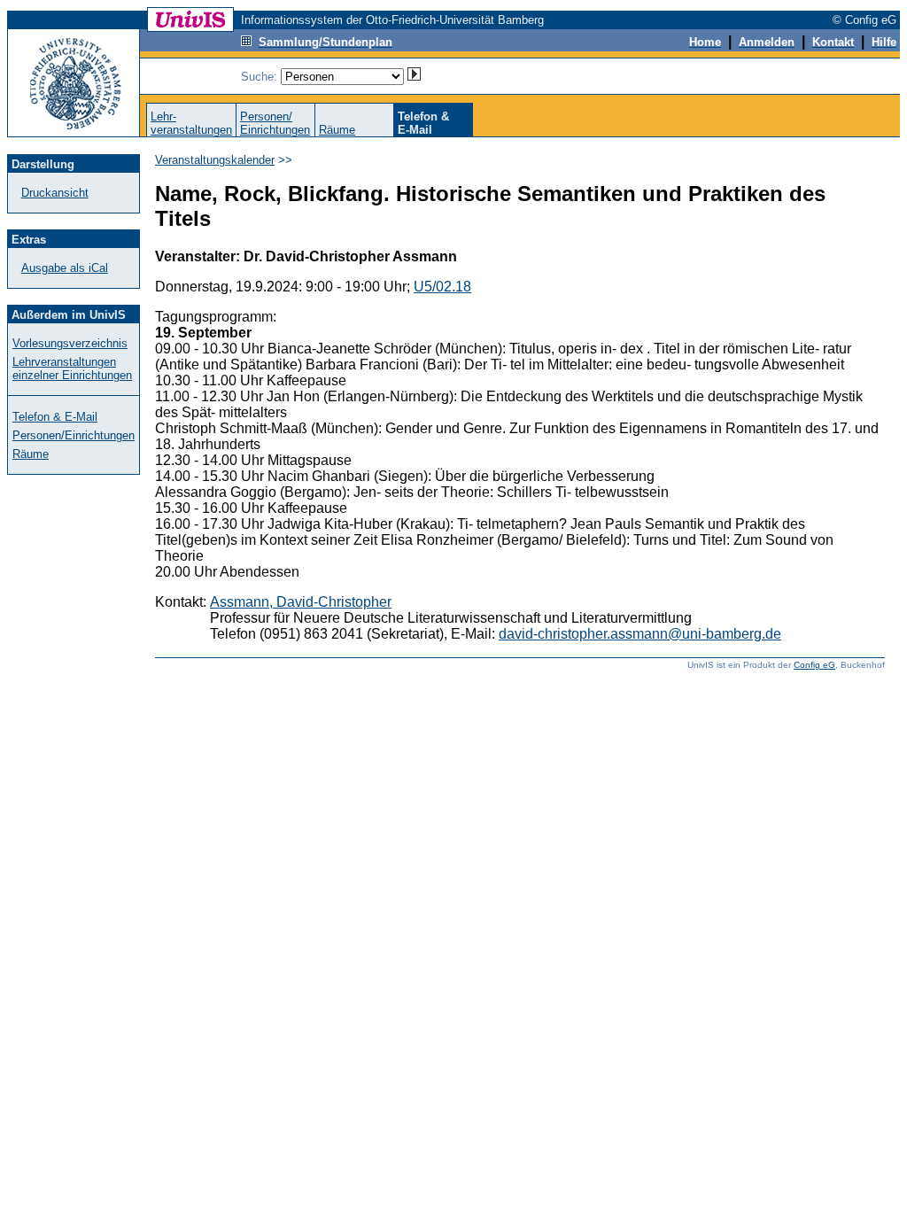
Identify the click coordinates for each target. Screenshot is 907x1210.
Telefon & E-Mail (54, 416)
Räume (337, 129)
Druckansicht (55, 192)
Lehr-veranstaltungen (191, 123)
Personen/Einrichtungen (275, 123)
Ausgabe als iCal (64, 268)
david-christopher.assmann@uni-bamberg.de (640, 633)
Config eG (814, 665)
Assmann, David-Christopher (300, 601)
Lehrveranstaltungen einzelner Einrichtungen (72, 368)
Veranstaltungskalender (215, 160)
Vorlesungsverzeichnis (70, 343)
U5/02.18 (442, 286)
